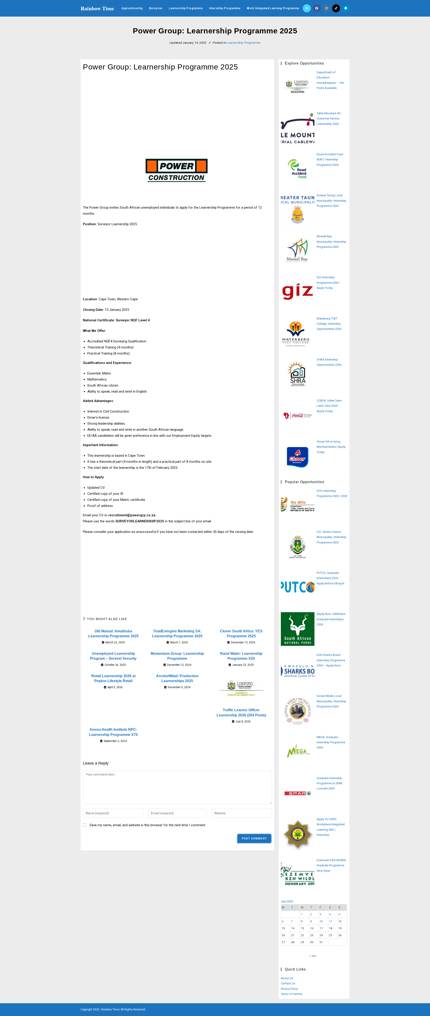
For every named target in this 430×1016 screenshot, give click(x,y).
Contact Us (288, 983)
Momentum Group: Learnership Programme (177, 656)
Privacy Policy (289, 988)
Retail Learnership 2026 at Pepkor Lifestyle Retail (113, 678)
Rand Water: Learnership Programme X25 (241, 656)
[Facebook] (317, 8)
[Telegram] (346, 8)
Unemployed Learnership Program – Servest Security (113, 656)
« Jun (312, 956)
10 (321, 921)
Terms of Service (291, 994)
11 (330, 921)
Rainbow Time (97, 8)
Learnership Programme (243, 42)
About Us (287, 978)
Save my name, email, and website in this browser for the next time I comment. (148, 825)
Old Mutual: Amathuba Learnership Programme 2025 (113, 633)
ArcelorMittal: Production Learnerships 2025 (177, 678)
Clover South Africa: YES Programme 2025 (241, 633)
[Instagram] (326, 8)
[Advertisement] (177, 111)
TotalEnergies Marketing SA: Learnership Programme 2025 (177, 633)
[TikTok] (336, 8)
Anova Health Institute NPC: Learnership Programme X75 (113, 732)
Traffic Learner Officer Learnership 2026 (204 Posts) (241, 712)
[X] (307, 8)
